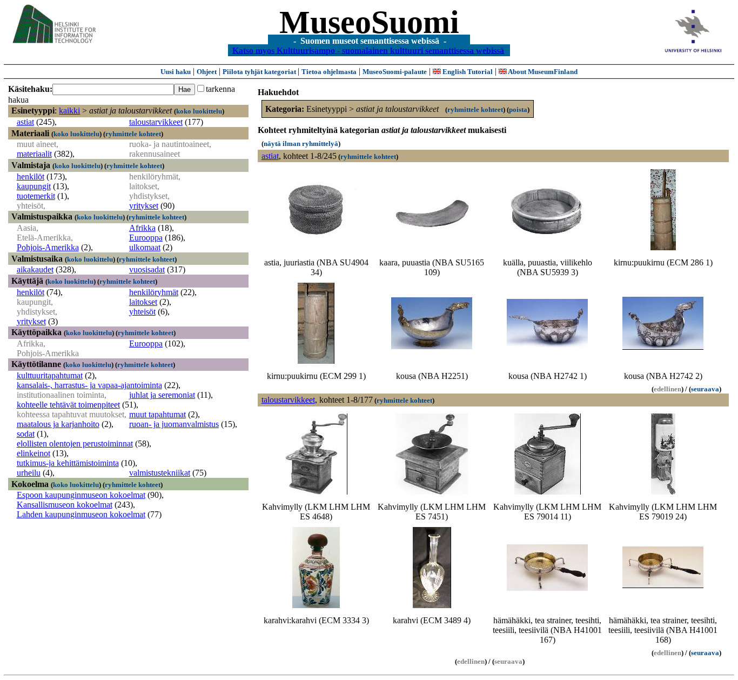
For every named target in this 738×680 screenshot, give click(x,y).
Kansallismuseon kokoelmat (64, 504)
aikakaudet (35, 269)
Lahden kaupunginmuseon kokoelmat (81, 514)
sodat (26, 433)
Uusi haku (175, 72)
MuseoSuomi (369, 22)
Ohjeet (207, 72)
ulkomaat (144, 247)
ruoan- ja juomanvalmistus (174, 424)
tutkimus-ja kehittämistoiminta (68, 463)
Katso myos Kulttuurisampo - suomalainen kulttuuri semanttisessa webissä (368, 50)
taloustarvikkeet (156, 121)
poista (518, 109)
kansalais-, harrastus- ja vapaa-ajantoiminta (89, 385)
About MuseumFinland (542, 72)
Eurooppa (146, 237)
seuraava (705, 389)
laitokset (143, 301)
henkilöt (30, 176)
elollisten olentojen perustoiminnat (75, 443)
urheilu (29, 472)
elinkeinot (33, 453)
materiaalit (34, 153)
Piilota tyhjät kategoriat (260, 72)
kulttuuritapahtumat (50, 375)
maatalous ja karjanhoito (58, 424)
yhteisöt (142, 311)
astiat (25, 121)
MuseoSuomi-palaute (395, 72)
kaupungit (34, 186)
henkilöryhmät (153, 292)
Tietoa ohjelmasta (329, 72)
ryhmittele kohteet (133, 134)
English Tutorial (467, 72)
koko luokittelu (199, 111)
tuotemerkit (36, 196)
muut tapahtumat (157, 414)
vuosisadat (147, 269)
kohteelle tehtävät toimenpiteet (68, 404)
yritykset (143, 205)
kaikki (69, 110)
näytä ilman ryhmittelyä (301, 143)
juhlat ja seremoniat (162, 394)
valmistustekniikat (159, 472)
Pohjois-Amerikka (48, 247)
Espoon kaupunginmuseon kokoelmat (81, 494)
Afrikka (142, 227)
